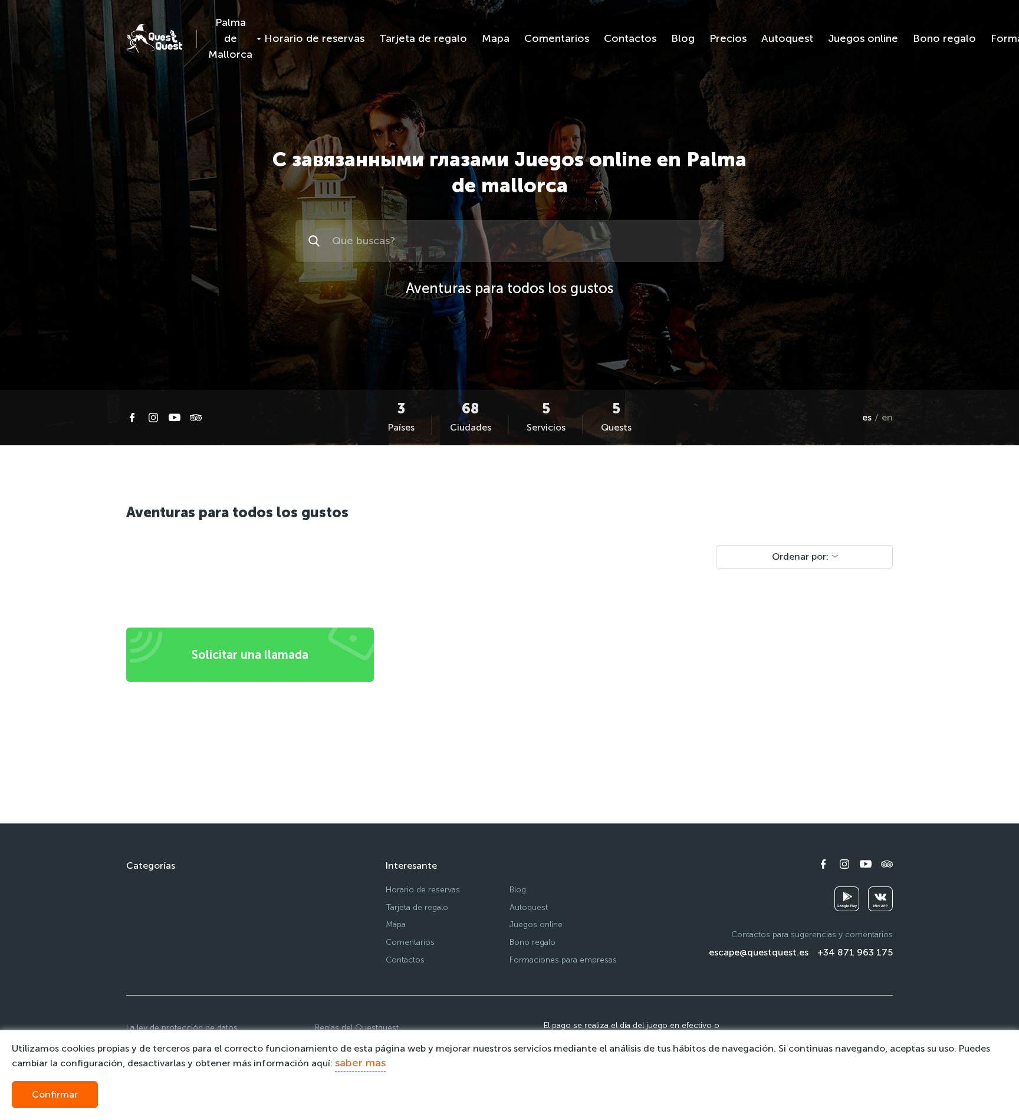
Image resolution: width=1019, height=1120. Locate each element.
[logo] (154, 38)
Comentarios (556, 38)
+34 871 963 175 (855, 952)
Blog (683, 38)
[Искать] (315, 241)
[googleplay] (846, 898)
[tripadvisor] (196, 417)
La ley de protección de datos (182, 1028)
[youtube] (174, 417)
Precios (728, 38)
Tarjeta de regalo (423, 38)
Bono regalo (944, 38)
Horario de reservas (314, 38)
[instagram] (153, 417)
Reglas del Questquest (357, 1028)
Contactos (630, 38)
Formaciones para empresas (563, 960)
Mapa (496, 38)
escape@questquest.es (758, 952)
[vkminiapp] (880, 898)
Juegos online (863, 38)
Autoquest (787, 38)
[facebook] (132, 417)
